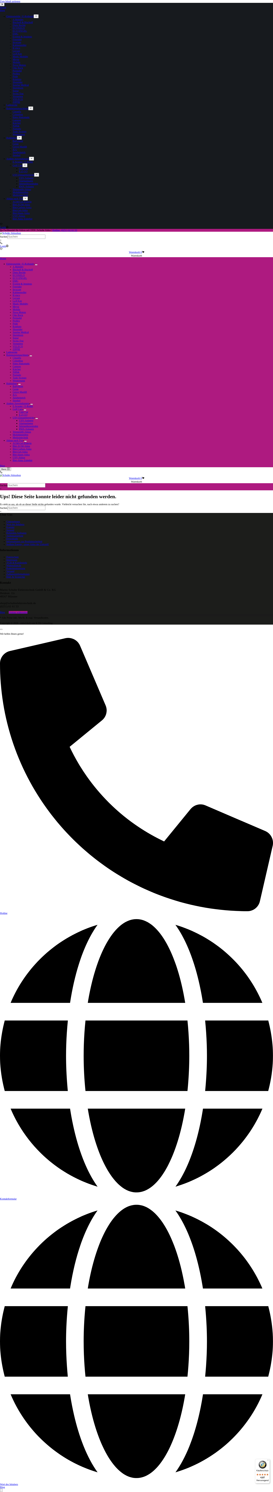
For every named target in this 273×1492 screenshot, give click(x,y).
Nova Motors (19, 312)
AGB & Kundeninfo (16, 562)
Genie (16, 389)
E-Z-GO (23, 414)
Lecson (16, 298)
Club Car (23, 412)
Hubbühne (11, 383)
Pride (15, 323)
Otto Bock (18, 315)
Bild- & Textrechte (15, 577)
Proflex (16, 320)
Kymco (16, 295)
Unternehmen (13, 521)
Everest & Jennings (22, 283)
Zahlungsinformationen (18, 574)
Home (3, 258)
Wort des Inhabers (15, 524)
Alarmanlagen (26, 423)
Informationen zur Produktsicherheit (24, 541)
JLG (15, 395)
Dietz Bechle (19, 272)
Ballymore (18, 386)
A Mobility (18, 266)
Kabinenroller (19, 292)
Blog (2, 465)
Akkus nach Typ (14, 440)
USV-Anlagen (26, 420)
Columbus (18, 360)
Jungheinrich (19, 397)
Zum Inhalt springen (10, 1)
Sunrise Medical (21, 332)
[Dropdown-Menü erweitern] (36, 264)
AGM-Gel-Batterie (22, 443)
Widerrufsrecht (13, 565)
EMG (15, 281)
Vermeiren (18, 343)
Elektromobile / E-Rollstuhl (20, 264)
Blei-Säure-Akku (21, 454)
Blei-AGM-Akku (21, 446)
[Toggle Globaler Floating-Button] (1, 1490)
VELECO (18, 346)
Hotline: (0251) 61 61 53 (64, 230)
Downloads (12, 538)
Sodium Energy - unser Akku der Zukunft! (27, 544)
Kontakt (10, 527)
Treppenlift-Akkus (22, 432)
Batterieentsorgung (15, 568)
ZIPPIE (16, 349)
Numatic (17, 375)
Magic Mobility (20, 303)
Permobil (17, 318)
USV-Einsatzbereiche (23, 417)
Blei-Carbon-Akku (22, 449)
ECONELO (19, 275)
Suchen (3, 236)
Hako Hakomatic (21, 363)
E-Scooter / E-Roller (23, 406)
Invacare (17, 289)
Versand (10, 571)
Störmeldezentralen (28, 426)
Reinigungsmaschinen (17, 355)
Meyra (16, 306)
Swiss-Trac (18, 340)
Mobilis (16, 309)
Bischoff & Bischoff (23, 269)
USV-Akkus (19, 457)
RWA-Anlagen (26, 429)
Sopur (16, 338)
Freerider (17, 286)
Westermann (19, 380)
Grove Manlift (20, 392)
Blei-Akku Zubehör (22, 460)
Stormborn (18, 335)
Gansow (17, 366)
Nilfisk (16, 372)
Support (10, 530)
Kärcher (17, 369)
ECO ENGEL (20, 278)
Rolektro (17, 326)
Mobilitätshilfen (20, 434)
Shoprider (17, 329)
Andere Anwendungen (17, 403)
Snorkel (16, 400)
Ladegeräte (11, 352)
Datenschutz (12, 557)
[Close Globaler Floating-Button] (1, 629)
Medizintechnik (20, 437)
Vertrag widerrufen (18, 612)
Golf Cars (17, 409)
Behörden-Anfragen (16, 533)
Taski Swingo (19, 377)
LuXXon (17, 301)
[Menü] (268, 1461)
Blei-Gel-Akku (20, 451)
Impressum (11, 559)
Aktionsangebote (14, 535)
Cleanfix (17, 358)
